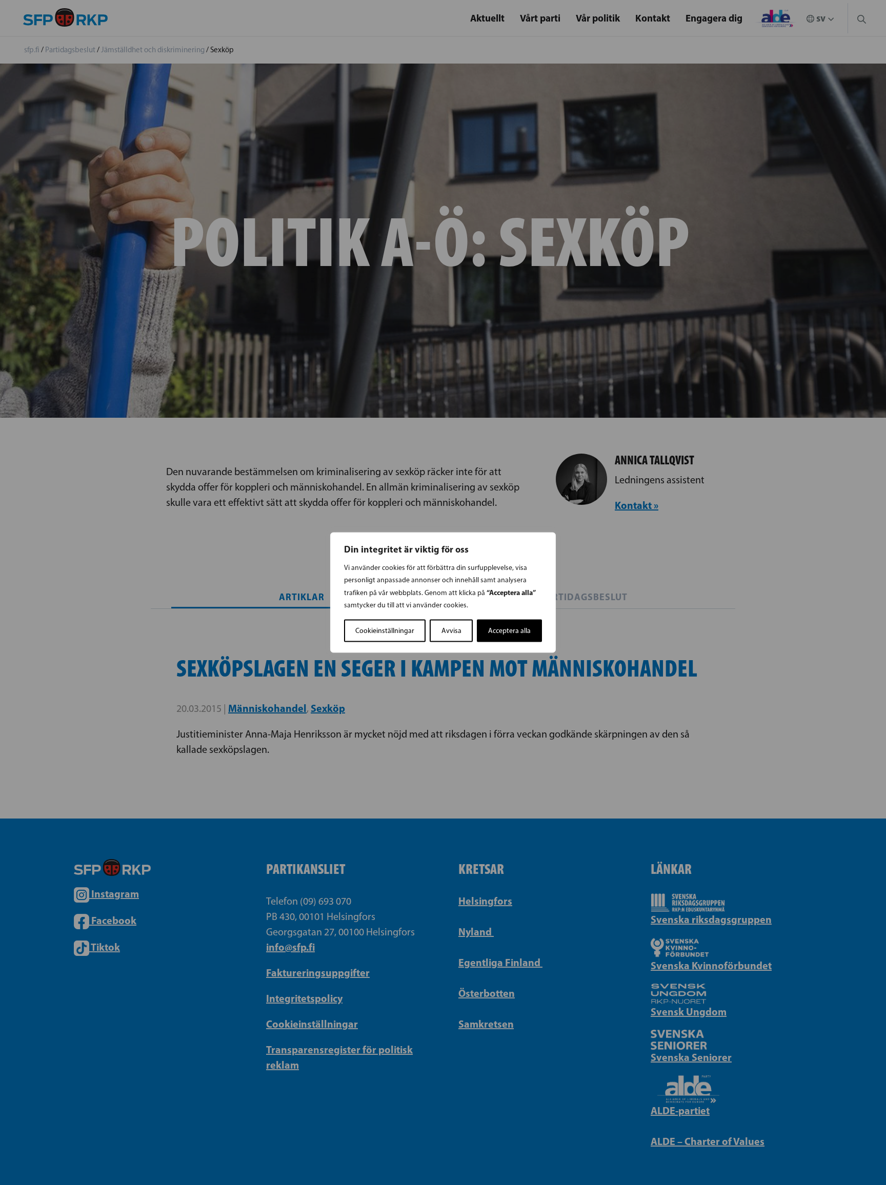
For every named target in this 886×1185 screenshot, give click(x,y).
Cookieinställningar (384, 630)
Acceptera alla (509, 630)
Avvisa (451, 630)
